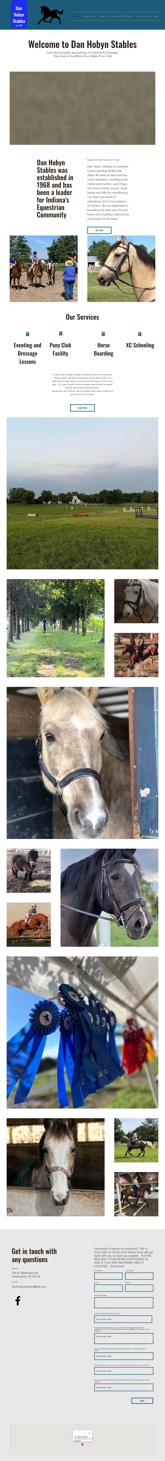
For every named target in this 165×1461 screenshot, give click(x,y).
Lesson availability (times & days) (107, 1313)
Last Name (129, 1270)
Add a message (100, 1295)
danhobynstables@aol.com (29, 1286)
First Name (98, 1270)
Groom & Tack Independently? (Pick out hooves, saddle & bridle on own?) (120, 1349)
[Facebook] (18, 1301)
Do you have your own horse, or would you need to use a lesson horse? (121, 1365)
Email (96, 1282)
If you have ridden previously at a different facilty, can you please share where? (121, 1380)
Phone (127, 1282)
